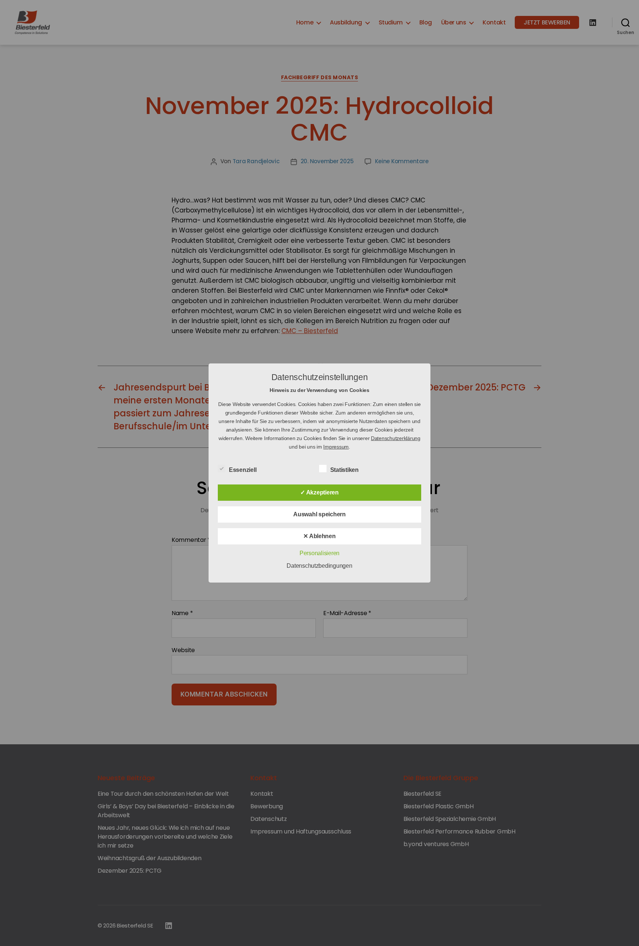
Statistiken (345, 470)
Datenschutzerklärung (395, 438)
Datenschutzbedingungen (319, 566)
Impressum (336, 447)
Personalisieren (319, 553)
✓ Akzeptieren (319, 492)
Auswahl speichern (319, 514)
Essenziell (243, 470)
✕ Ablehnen (319, 536)
